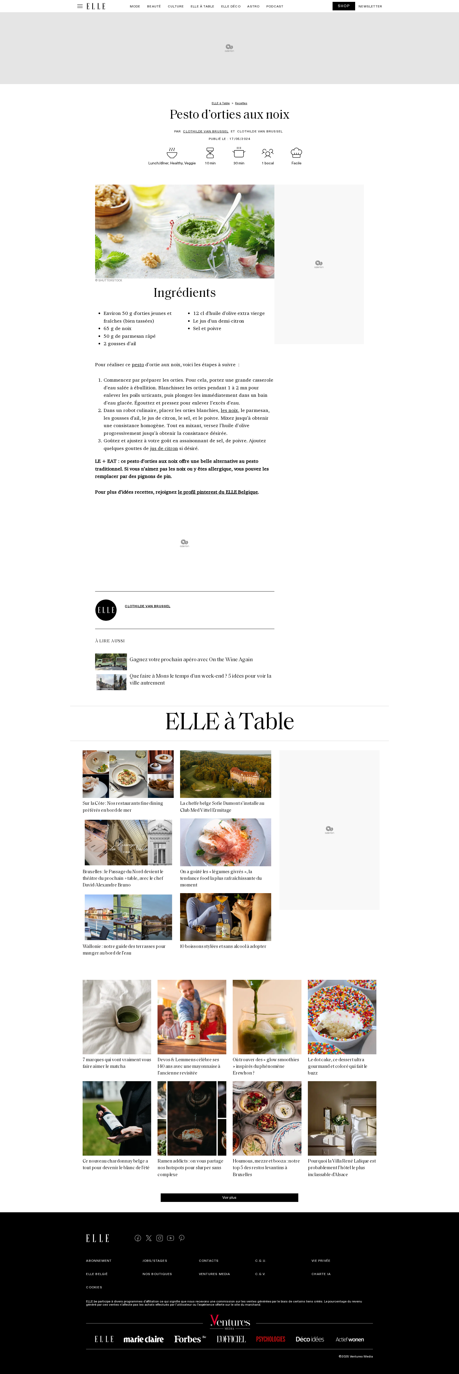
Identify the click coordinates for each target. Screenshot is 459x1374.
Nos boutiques (157, 1273)
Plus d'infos (270, 1304)
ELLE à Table (202, 6)
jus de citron (164, 448)
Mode (135, 6)
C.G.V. (260, 1273)
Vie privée (321, 1260)
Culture (176, 6)
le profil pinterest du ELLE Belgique (218, 492)
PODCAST (274, 6)
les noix (229, 410)
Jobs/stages (155, 1260)
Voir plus (229, 1197)
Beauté (154, 6)
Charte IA (321, 1273)
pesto (138, 364)
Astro (253, 6)
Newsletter (370, 6)
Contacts (209, 1260)
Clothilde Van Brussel (205, 131)
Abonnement (99, 1260)
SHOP (344, 6)
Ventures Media (214, 1273)
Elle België (97, 1273)
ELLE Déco (231, 6)
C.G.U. (260, 1260)
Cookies (94, 1287)
